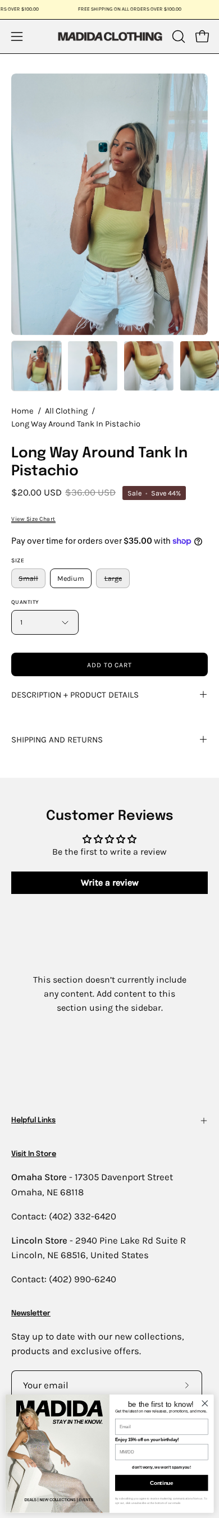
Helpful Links (33, 1120)
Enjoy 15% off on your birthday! (147, 1439)
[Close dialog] (205, 1403)
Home (22, 411)
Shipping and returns (57, 740)
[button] (177, 36)
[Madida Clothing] (109, 36)
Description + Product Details (75, 695)
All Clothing (66, 411)
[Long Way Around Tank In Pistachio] (36, 366)
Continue (161, 1482)
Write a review (110, 882)
